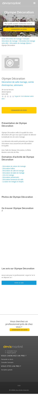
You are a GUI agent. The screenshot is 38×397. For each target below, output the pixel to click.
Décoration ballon (9, 168)
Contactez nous (12, 351)
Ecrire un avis (19, 283)
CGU (19, 385)
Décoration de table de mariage (13, 173)
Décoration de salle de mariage (13, 171)
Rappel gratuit (11, 353)
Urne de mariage (8, 175)
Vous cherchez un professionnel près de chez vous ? (19, 325)
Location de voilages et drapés (13, 182)
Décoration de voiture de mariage (14, 166)
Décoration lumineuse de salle (13, 179)
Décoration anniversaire (11, 177)
